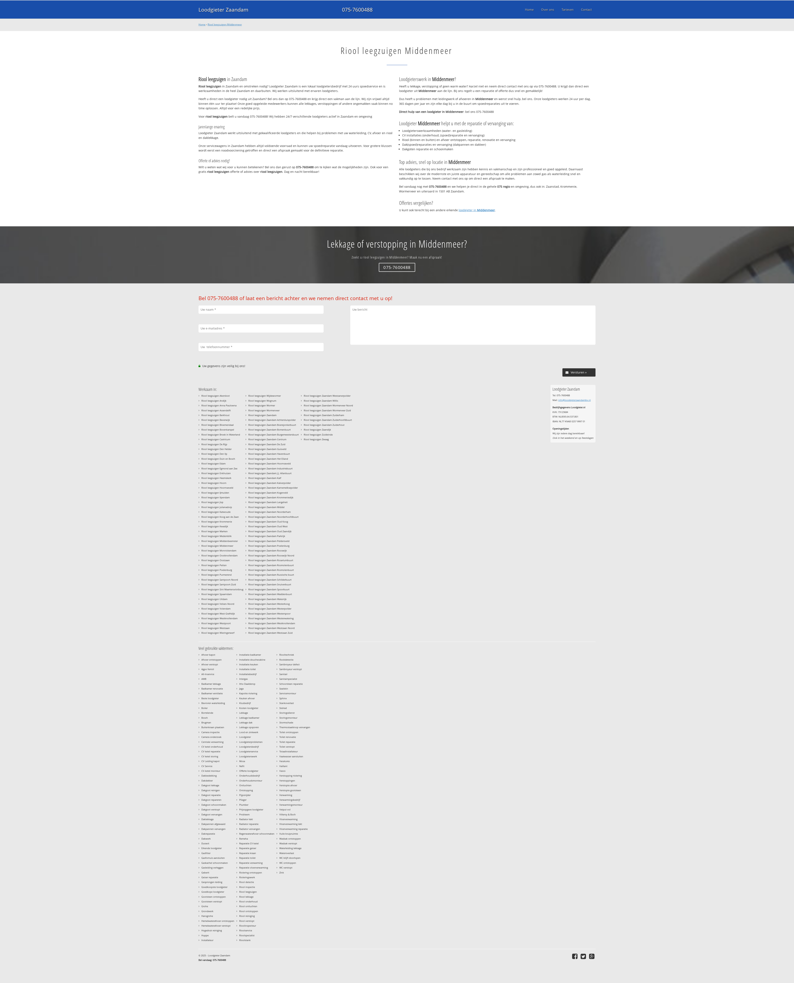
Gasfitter (205, 853)
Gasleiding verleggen (212, 867)
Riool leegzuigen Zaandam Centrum (267, 439)
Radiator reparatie (248, 824)
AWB (203, 678)
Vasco (282, 770)
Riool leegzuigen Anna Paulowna (219, 405)
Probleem (244, 814)
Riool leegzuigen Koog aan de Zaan (220, 516)
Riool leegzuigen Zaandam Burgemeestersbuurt (273, 434)
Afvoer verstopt (209, 664)
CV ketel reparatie (210, 751)
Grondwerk (207, 911)
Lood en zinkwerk (248, 732)
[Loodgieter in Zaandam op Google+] (592, 956)
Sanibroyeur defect (289, 664)
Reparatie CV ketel (249, 843)
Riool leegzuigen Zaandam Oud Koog (268, 521)
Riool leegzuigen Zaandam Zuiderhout (324, 424)
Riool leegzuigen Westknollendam (219, 618)
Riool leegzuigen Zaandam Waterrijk (267, 599)
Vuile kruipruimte (288, 833)
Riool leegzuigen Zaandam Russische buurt (271, 574)
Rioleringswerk (247, 877)
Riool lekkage (246, 896)
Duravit (205, 843)
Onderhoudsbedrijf (249, 775)
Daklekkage (207, 819)
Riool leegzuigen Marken (214, 531)
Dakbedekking (209, 775)
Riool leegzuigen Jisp (212, 502)
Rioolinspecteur (247, 925)
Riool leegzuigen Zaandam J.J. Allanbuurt (270, 473)
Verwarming (285, 795)
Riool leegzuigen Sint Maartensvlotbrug (222, 589)
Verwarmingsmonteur (291, 804)
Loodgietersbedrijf (249, 746)
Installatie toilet (247, 669)
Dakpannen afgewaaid (213, 824)
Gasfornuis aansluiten (213, 857)
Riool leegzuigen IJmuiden (215, 492)
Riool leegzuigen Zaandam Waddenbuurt (270, 594)
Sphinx (283, 698)
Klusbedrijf (245, 703)
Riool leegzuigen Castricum (215, 439)
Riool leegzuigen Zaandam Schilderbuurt (270, 579)
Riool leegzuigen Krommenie (216, 521)
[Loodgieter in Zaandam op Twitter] (584, 956)
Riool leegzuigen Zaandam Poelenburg (268, 545)
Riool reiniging (247, 915)
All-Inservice (207, 674)
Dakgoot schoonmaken (213, 804)
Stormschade (286, 722)
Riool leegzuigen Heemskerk (216, 478)
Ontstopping (246, 790)
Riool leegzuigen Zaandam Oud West (268, 526)
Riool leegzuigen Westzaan (215, 628)
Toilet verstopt (287, 746)
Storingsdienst (287, 712)
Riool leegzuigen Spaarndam (216, 594)
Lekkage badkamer (249, 717)
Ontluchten (245, 785)
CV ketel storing (209, 756)
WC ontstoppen (287, 862)
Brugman (206, 722)
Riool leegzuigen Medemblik (216, 536)
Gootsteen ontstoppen (213, 896)
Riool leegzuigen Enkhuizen (216, 473)
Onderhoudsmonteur (250, 780)
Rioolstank (245, 940)
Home (202, 24)
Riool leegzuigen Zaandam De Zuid (266, 444)
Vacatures (284, 761)
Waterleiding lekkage (290, 848)
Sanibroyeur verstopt (290, 669)
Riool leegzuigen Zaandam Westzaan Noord (271, 628)
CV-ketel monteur (210, 770)
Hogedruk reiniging (211, 930)
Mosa (242, 761)
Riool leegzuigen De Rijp (214, 444)
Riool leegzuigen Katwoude (216, 511)
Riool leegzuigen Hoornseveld (217, 487)
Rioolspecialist (247, 935)
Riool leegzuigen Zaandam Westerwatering (271, 618)
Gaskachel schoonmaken (214, 862)
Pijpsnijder (245, 795)
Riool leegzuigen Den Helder (216, 449)
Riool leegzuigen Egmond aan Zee (219, 468)
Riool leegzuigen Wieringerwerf (217, 632)
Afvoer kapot (208, 654)
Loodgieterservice (248, 751)
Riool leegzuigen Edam (213, 463)
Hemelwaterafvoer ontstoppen (217, 920)
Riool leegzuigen (248, 891)
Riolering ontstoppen (250, 872)
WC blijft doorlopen (289, 857)
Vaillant (283, 766)
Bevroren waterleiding (213, 703)
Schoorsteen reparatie (291, 683)
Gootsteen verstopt (211, 901)
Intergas (243, 678)
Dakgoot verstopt (210, 809)
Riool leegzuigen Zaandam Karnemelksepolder (273, 487)
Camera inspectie (210, 732)
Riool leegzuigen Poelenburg (216, 569)
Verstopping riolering (290, 775)
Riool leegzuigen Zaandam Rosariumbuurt (270, 560)
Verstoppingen (287, 780)
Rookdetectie (286, 659)
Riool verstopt (246, 920)
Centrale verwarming (212, 741)
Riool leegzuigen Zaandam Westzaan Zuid (270, 632)
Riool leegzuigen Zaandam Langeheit (268, 502)
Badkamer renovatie (212, 688)
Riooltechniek (286, 654)
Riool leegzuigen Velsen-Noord (217, 603)
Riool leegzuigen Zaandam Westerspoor (269, 613)
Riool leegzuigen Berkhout (215, 415)
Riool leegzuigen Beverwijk (215, 419)
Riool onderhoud (248, 901)
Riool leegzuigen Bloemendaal (217, 424)
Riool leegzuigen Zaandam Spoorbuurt (268, 589)
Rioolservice (245, 930)
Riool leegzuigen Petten (214, 565)
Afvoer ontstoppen (211, 659)
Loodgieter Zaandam (223, 9)
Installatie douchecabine (252, 659)
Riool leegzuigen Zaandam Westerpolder (269, 608)
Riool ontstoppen (248, 911)
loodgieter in (477, 210)
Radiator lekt (246, 819)
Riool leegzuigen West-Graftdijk (218, 613)
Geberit (205, 872)
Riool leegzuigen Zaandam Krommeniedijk (270, 497)
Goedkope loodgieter (212, 891)
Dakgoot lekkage (210, 785)
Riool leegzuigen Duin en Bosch (218, 458)
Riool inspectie (247, 887)
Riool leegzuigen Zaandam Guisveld (267, 449)
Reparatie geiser (247, 848)
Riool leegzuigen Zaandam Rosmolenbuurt (271, 565)
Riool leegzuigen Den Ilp (214, 453)
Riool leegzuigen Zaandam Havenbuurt (269, 453)
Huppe (205, 935)
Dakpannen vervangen (213, 828)
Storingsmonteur (288, 717)
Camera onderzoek (211, 736)
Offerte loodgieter (248, 770)
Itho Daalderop (247, 683)
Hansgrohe (207, 915)
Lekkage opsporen (249, 727)
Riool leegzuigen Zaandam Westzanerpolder (327, 395)
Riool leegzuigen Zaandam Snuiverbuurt (269, 584)
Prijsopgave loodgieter (251, 809)
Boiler (204, 708)
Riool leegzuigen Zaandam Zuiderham (324, 415)
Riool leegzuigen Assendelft (216, 410)
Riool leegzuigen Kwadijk (214, 526)
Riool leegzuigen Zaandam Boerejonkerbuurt (272, 424)
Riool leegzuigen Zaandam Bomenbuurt (269, 429)
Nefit (241, 766)
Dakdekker (207, 780)
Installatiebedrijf (248, 674)
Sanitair (283, 674)
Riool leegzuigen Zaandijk (317, 429)
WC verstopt (285, 867)
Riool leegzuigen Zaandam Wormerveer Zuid (327, 410)
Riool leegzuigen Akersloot (215, 395)
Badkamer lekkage (211, 683)
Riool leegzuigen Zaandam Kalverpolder (269, 482)
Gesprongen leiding (211, 882)
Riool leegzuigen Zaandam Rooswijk (267, 550)
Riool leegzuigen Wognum (262, 400)
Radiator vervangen (249, 828)
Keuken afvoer (247, 698)
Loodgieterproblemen (251, 741)
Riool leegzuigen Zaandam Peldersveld (268, 541)
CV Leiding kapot (210, 761)
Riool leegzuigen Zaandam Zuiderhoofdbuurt (328, 419)
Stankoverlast (286, 703)
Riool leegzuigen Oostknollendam (219, 555)
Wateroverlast (286, 853)
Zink (281, 872)
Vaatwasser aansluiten (291, 756)
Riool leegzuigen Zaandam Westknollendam (271, 623)
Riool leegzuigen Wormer (261, 405)
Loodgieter (245, 736)
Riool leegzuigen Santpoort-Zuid (218, 584)
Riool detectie (246, 882)
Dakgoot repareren (211, 799)
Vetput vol (285, 809)
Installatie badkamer (250, 654)
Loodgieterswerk (248, 756)
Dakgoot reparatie (211, 795)
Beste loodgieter (210, 698)
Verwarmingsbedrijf (289, 799)
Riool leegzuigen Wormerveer (264, 410)
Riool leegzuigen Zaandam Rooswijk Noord (271, 555)
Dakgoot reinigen (210, 790)
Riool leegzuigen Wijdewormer (264, 395)
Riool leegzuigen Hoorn (213, 482)
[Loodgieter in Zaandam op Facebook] (575, 956)
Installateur (207, 940)
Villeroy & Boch (287, 814)
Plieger (242, 799)
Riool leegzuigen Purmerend (216, 574)
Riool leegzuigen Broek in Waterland (220, 434)
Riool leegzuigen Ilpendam (215, 497)
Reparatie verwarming (251, 862)
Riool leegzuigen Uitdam (214, 599)
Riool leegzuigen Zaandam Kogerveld (268, 492)
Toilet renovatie (287, 736)
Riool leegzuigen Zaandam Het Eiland (268, 458)
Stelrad (283, 708)
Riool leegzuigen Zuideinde (318, 434)
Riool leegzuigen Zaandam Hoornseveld (269, 463)
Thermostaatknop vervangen (294, 727)
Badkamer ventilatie (212, 693)
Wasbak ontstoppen (290, 838)
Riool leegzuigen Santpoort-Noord (219, 579)
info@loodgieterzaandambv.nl (574, 400)
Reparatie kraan (247, 853)
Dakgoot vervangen (211, 814)
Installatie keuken (248, 664)
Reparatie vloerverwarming (253, 867)
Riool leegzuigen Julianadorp (216, 507)
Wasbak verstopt (288, 843)
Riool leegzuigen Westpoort (216, 623)
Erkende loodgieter (211, 848)
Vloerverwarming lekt (290, 824)
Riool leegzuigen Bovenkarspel (217, 429)
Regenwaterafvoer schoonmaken (256, 833)
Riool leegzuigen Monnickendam (218, 550)
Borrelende (207, 712)
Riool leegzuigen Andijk (213, 400)
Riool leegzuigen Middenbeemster (219, 541)
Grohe (204, 906)
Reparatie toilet (247, 857)
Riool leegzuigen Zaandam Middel (266, 507)
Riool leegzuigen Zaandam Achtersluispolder (272, 419)
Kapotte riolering (248, 693)
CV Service (206, 766)
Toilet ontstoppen (288, 732)
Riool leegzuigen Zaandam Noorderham (269, 511)
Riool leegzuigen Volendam (216, 608)
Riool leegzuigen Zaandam (262, 415)
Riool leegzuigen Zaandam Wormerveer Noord (328, 405)
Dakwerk (206, 838)
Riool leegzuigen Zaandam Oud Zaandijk (270, 531)
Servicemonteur (287, 693)
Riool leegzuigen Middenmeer (225, 24)
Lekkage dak (245, 722)
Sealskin (283, 688)
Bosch (204, 717)
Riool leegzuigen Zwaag (316, 439)
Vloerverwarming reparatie (293, 828)
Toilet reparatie (287, 741)
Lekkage (243, 712)
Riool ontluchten (248, 906)
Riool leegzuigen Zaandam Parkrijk (266, 536)
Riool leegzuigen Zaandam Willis (321, 400)
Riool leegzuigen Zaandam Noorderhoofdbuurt (273, 516)
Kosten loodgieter (248, 708)
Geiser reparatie (209, 877)
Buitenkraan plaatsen (212, 727)
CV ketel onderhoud (212, 746)
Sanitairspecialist (288, 678)
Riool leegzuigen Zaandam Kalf (264, 478)
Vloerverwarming (288, 819)
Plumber (243, 804)
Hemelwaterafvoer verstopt (216, 925)
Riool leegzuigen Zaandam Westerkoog (269, 603)
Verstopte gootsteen (290, 790)
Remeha (243, 838)
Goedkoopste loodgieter (214, 887)
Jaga (241, 688)
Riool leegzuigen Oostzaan (215, 560)
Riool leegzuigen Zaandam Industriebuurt (270, 468)
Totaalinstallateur (288, 751)
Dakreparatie (208, 833)
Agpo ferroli (207, 669)
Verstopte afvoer (288, 785)
